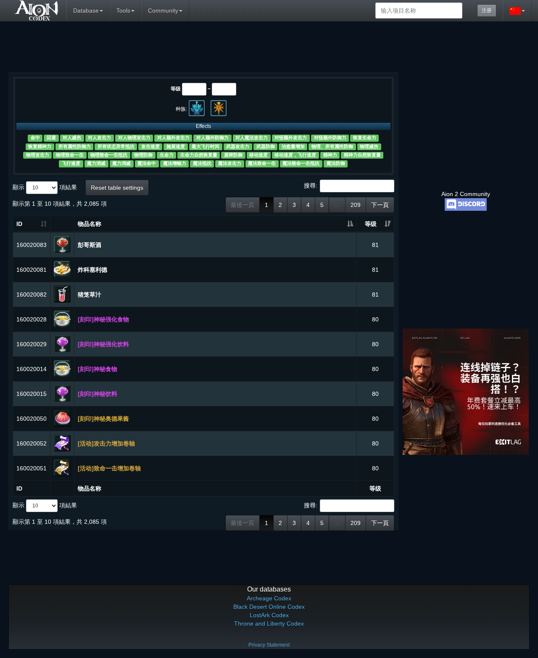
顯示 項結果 (45, 186)
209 (356, 205)
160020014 (31, 369)
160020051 (31, 468)
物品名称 (89, 223)
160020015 (31, 393)
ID (19, 223)
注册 (487, 10)
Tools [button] (123, 10)
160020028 (31, 319)
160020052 (31, 443)
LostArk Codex (269, 615)
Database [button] (86, 10)
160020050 (31, 418)
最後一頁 (242, 205)
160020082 (31, 294)
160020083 (31, 244)
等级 (176, 89)
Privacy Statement (269, 645)
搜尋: (310, 185)
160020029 (31, 344)
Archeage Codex (269, 598)
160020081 (31, 269)
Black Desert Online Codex (269, 606)
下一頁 (380, 205)
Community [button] (163, 10)
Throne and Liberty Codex (269, 623)
